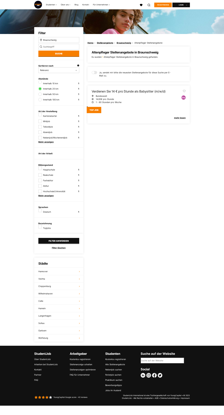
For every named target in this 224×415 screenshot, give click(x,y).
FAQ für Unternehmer (80, 374)
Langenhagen (44, 315)
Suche (58, 53)
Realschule (48, 175)
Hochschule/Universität (54, 191)
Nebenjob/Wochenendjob (55, 137)
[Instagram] (149, 375)
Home (90, 43)
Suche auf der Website (158, 354)
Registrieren (163, 5)
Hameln (42, 308)
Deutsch (47, 212)
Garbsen (42, 330)
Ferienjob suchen (113, 374)
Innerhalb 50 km (50, 94)
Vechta (41, 278)
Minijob (46, 121)
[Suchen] (149, 4)
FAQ (36, 380)
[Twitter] (160, 375)
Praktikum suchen (113, 380)
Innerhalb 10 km (50, 83)
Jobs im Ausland (113, 390)
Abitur (46, 186)
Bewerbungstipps (113, 385)
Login (181, 5)
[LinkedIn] (143, 375)
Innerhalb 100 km (51, 99)
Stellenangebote (105, 43)
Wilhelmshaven (45, 293)
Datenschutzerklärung (169, 398)
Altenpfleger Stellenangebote (148, 43)
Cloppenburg (44, 286)
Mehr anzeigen (46, 142)
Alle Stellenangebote (115, 364)
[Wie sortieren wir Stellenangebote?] (78, 65)
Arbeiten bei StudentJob (46, 364)
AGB (156, 398)
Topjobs (47, 228)
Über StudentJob (42, 359)
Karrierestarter (50, 116)
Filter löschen (59, 247)
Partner (37, 374)
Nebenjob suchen (113, 369)
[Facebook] (155, 375)
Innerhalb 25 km (50, 88)
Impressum (185, 398)
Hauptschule (49, 169)
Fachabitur (48, 180)
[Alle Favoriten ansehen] (141, 4)
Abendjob (47, 132)
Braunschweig (124, 43)
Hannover (43, 271)
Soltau (41, 323)
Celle (40, 301)
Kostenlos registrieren (80, 359)
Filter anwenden (59, 241)
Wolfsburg (43, 338)
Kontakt (85, 5)
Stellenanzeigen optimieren (83, 369)
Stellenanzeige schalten (81, 364)
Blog (76, 5)
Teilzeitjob (48, 126)
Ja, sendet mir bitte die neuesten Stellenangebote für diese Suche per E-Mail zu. (134, 74)
